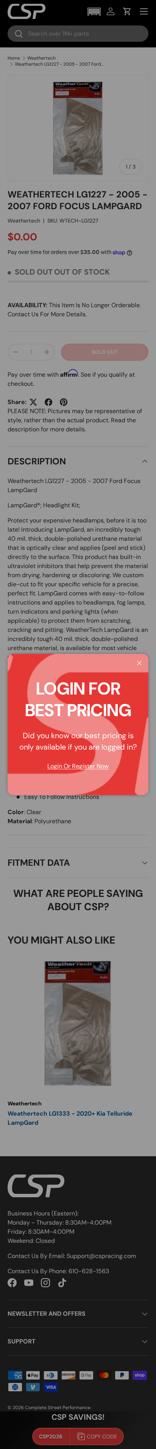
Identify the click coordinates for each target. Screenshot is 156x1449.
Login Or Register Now (78, 766)
